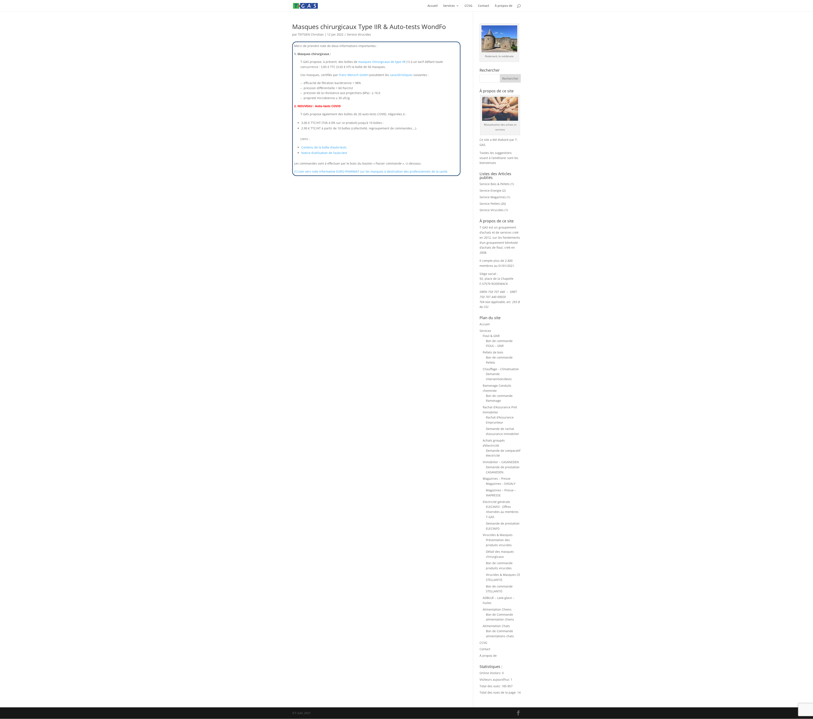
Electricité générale (496, 502)
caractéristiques (401, 75)
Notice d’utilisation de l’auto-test (324, 153)
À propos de (503, 6)
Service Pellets (490, 204)
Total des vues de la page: (498, 692)
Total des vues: (491, 686)
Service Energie (490, 190)
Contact (483, 6)
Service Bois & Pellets (495, 184)
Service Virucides (359, 34)
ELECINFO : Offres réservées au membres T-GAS (502, 512)
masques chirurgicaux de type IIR (382, 62)
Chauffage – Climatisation (501, 369)
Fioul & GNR (491, 336)
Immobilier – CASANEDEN (501, 462)
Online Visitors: (491, 673)
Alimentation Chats (496, 626)
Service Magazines (493, 197)
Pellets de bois (493, 352)
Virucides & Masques (498, 535)
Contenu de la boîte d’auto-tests (324, 147)
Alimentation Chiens (497, 609)
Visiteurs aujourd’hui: (495, 679)
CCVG (468, 6)
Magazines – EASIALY (501, 484)
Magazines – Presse (496, 479)
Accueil (432, 6)
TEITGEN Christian (311, 34)
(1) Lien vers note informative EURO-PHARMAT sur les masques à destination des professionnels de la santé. (371, 171)
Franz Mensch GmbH (353, 75)
